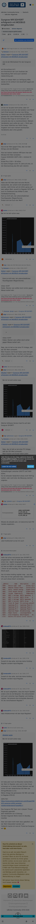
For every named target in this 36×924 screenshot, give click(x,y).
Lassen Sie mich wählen (9, 466)
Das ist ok (31, 466)
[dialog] (18, 462)
